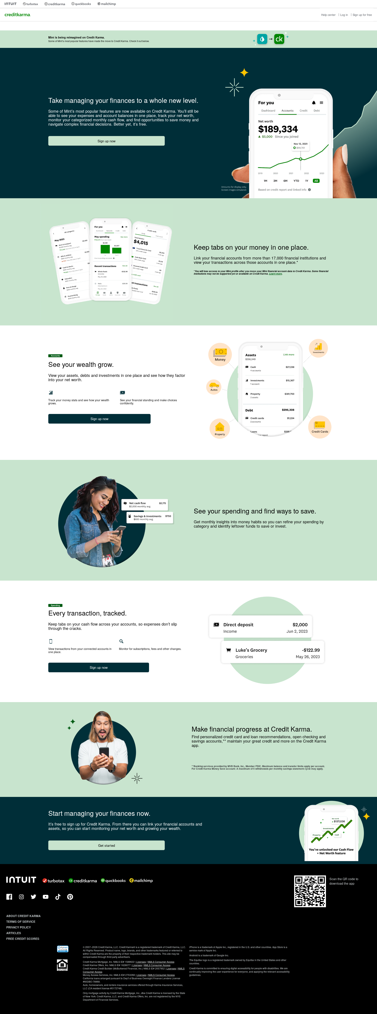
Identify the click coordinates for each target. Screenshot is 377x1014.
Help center (328, 15)
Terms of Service (20, 921)
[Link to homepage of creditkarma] (55, 4)
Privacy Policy (18, 927)
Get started (106, 845)
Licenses (141, 961)
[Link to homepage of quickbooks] (81, 4)
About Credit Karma (23, 916)
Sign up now (106, 140)
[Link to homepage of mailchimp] (106, 4)
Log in (344, 15)
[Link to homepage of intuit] (10, 4)
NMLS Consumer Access (161, 961)
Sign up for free (362, 15)
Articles (13, 933)
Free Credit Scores (22, 938)
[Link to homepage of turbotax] (30, 3)
